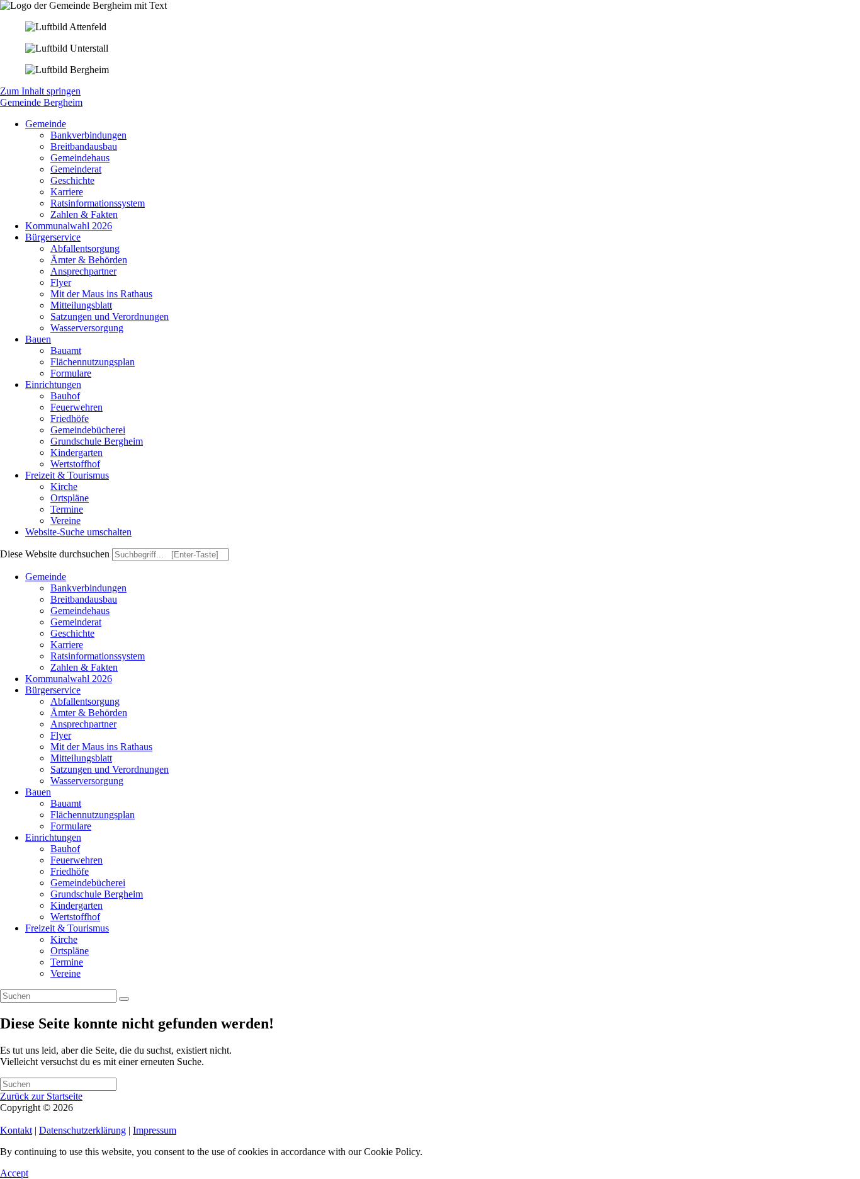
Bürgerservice (53, 690)
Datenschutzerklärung (82, 1130)
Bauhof (65, 848)
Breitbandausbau (83, 599)
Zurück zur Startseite (41, 1096)
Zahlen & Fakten (84, 667)
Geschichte (72, 633)
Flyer (60, 735)
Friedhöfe (69, 871)
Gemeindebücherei (87, 882)
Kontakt (16, 1130)
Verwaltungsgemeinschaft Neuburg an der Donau (174, 1107)
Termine (66, 962)
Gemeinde (45, 576)
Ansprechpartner (83, 724)
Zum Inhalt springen (40, 91)
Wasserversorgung (86, 780)
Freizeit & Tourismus (67, 928)
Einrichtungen (53, 837)
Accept (14, 1173)
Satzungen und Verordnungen (109, 769)
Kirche (63, 939)
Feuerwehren (76, 860)
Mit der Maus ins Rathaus (101, 746)
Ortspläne (69, 950)
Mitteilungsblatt (81, 758)
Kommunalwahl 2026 (68, 678)
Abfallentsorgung (85, 701)
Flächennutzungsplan (92, 814)
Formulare (70, 826)
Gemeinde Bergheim (41, 102)
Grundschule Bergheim (96, 894)
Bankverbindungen (88, 588)
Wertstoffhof (75, 916)
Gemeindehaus (80, 610)
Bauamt (65, 803)
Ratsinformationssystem (97, 656)
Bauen (38, 792)
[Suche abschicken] (124, 999)
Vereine (65, 973)
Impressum (154, 1130)
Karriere (66, 644)
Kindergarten (76, 905)
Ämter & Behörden (88, 712)
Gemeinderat (75, 622)
